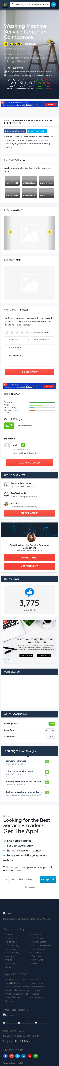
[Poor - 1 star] (7, 332)
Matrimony (37, 983)
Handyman (37, 990)
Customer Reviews (42, 945)
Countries (37, 956)
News (8, 966)
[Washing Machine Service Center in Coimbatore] (40, 83)
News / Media (12, 997)
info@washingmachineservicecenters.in (29, 71)
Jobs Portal (38, 986)
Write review (14, 355)
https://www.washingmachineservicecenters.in (33, 75)
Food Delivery (12, 983)
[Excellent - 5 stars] (27, 332)
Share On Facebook (16, 131)
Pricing (8, 959)
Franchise (10, 963)
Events (35, 963)
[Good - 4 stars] (22, 332)
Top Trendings (13, 945)
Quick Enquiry (29, 513)
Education (37, 979)
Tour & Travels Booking (17, 986)
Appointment (29, 566)
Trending (36, 952)
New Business (39, 948)
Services (36, 934)
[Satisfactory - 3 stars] (17, 332)
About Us (10, 934)
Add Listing (11, 941)
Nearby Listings (40, 941)
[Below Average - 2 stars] (12, 332)
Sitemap (10, 956)
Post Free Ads (39, 938)
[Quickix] (29, 104)
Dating (9, 1001)
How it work (38, 959)
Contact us (11, 938)
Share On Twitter (38, 131)
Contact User (29, 557)
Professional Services (16, 993)
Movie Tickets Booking (17, 990)
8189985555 (23, 1041)
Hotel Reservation (15, 979)
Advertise (10, 948)
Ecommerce (38, 997)
